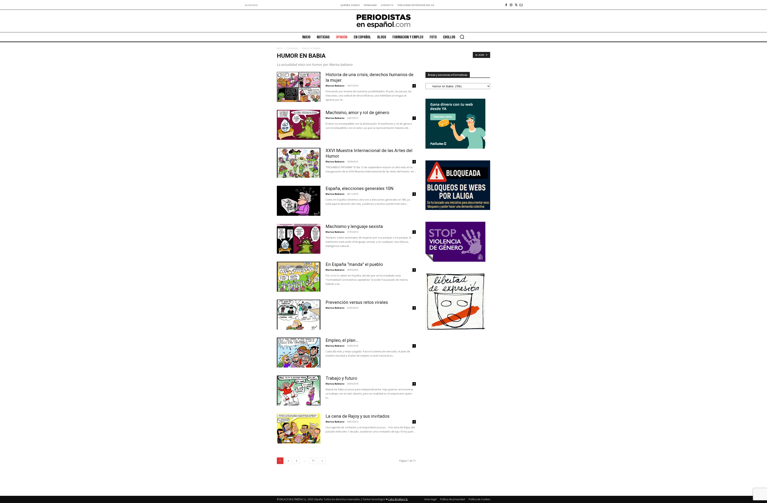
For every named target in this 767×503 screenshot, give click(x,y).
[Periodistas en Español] (383, 21)
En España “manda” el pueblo (354, 264)
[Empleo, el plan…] (298, 353)
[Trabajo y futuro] (298, 391)
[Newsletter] (521, 4)
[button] (462, 37)
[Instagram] (511, 4)
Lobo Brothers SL (398, 499)
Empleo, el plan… (342, 340)
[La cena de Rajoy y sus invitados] (298, 428)
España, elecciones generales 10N (359, 188)
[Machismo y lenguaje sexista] (298, 239)
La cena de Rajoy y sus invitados (357, 416)
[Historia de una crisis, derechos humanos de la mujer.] (298, 87)
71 (313, 460)
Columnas (292, 48)
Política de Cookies (479, 499)
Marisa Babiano (335, 85)
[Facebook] (506, 4)
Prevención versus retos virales (357, 302)
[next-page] (322, 460)
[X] (516, 4)
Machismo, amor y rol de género (357, 112)
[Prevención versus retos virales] (298, 315)
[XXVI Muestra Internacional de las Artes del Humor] (298, 163)
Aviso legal (430, 499)
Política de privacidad (452, 499)
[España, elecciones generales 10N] (298, 201)
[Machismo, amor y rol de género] (298, 125)
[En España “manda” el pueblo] (298, 277)
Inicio (280, 48)
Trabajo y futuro (341, 378)
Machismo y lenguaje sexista (354, 226)
